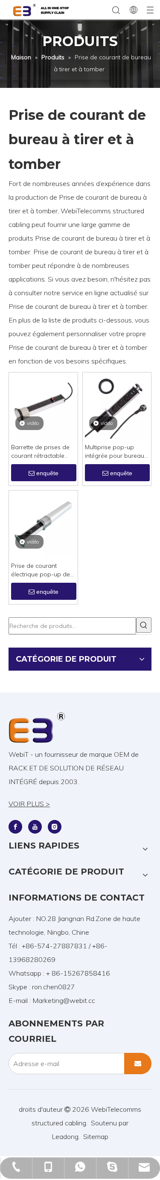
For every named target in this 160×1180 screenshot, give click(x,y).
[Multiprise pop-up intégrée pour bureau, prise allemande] (117, 405)
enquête (47, 473)
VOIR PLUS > (29, 803)
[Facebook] (15, 826)
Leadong (65, 1136)
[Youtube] (35, 826)
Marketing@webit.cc (63, 1000)
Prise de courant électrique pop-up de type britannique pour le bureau (41, 570)
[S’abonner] (137, 1063)
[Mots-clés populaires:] (143, 625)
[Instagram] (54, 826)
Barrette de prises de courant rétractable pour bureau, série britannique (40, 451)
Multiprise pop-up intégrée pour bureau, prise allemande (115, 451)
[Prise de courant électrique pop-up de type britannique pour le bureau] (43, 524)
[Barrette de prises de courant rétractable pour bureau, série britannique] (43, 405)
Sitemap (95, 1136)
